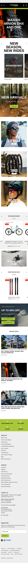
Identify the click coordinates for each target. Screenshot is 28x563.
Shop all (14, 106)
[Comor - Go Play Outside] (14, 5)
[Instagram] (4, 540)
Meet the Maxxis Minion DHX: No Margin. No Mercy (11, 379)
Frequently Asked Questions (7, 446)
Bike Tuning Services (6, 480)
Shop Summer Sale (8, 318)
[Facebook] (2, 540)
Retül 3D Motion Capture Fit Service (9, 482)
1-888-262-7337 (12, 495)
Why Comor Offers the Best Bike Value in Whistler (12, 352)
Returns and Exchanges (6, 473)
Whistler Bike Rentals (6, 478)
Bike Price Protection (6, 459)
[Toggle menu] (1, 5)
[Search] (4, 5)
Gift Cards (3, 450)
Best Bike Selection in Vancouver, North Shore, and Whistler (13, 407)
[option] (14, 23)
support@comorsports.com (7, 496)
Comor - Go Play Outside (8, 558)
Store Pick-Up (4, 471)
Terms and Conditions (6, 439)
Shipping (3, 469)
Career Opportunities (6, 444)
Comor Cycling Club (5, 484)
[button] (9, 36)
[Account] (23, 5)
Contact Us (3, 467)
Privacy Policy (4, 442)
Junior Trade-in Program (6, 454)
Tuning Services (4, 452)
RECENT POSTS (14, 331)
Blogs (2, 456)
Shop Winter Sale (8, 322)
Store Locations (4, 448)
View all (14, 218)
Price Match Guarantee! (17, 1)
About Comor (4, 437)
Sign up (5, 535)
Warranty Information (6, 486)
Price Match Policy (5, 475)
